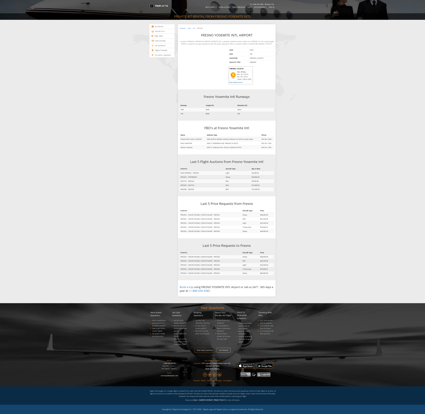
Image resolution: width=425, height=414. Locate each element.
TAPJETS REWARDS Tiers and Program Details (245, 339)
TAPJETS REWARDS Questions (242, 315)
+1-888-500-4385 (199, 291)
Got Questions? (160, 45)
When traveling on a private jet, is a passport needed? (159, 323)
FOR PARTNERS (259, 7)
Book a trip (186, 287)
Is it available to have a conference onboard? (224, 328)
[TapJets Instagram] (215, 375)
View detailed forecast (236, 82)
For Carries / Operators (162, 55)
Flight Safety (158, 36)
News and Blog (239, 7)
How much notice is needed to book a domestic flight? (180, 341)
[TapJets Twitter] (210, 375)
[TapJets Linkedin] (219, 375)
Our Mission (159, 26)
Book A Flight (224, 7)
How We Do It (160, 31)
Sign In (271, 7)
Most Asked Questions (205, 350)
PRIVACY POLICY (219, 400)
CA (194, 28)
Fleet (249, 7)
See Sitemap (223, 350)
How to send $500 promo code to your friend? (245, 326)
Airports (183, 28)
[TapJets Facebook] (205, 375)
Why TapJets (210, 7)
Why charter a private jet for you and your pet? (223, 336)
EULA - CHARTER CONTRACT (203, 400)
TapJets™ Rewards (161, 50)
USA (189, 28)
